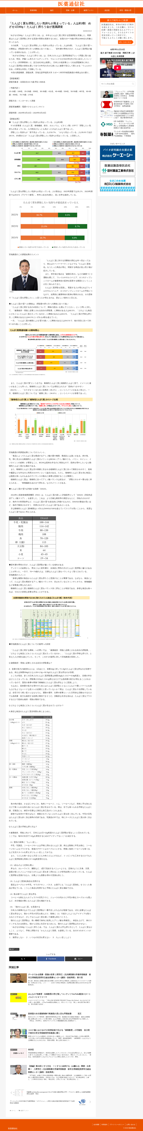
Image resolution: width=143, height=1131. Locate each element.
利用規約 (104, 1124)
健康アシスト (15, 949)
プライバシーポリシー (117, 1124)
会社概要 (96, 1124)
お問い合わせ (130, 1124)
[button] (78, 959)
